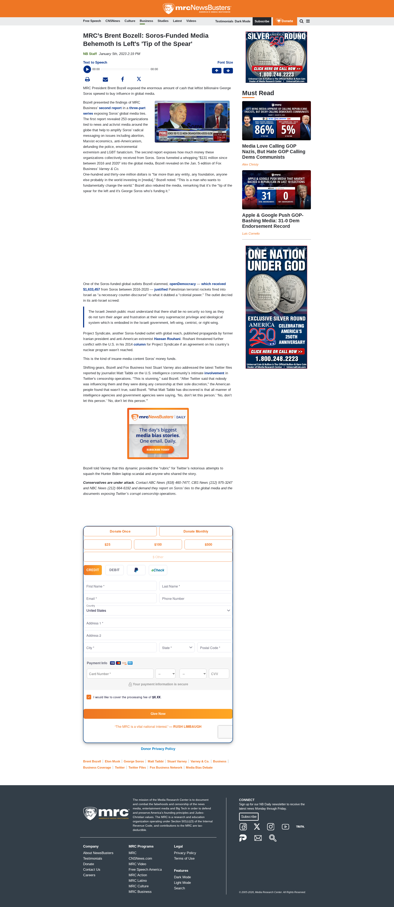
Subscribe (262, 21)
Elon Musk (112, 761)
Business (219, 761)
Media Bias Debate (199, 767)
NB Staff (90, 54)
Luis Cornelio (251, 233)
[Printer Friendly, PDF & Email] (105, 79)
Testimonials (224, 21)
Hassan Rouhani (167, 339)
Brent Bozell (92, 761)
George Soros (134, 761)
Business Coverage (97, 767)
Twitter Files (137, 767)
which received (213, 284)
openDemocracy (183, 284)
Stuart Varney (177, 761)
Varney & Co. (200, 761)
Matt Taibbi (156, 761)
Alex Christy (250, 164)
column (140, 344)
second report (110, 108)
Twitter (120, 767)
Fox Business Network (166, 767)
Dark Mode (242, 21)
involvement (214, 373)
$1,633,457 (91, 289)
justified (161, 289)
